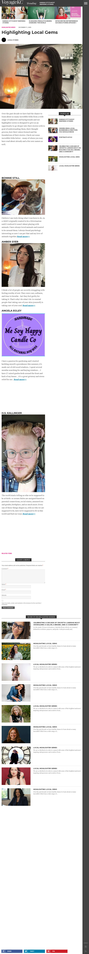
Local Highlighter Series (45, 664)
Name (4, 584)
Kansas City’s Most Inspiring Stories (47, 3)
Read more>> (23, 236)
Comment (5, 568)
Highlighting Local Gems (45, 643)
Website (4, 595)
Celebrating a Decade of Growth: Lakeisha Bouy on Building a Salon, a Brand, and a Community (56, 624)
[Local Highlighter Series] (16, 680)
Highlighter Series (8, 27)
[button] (85, 3)
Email (4, 590)
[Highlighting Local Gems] (16, 659)
